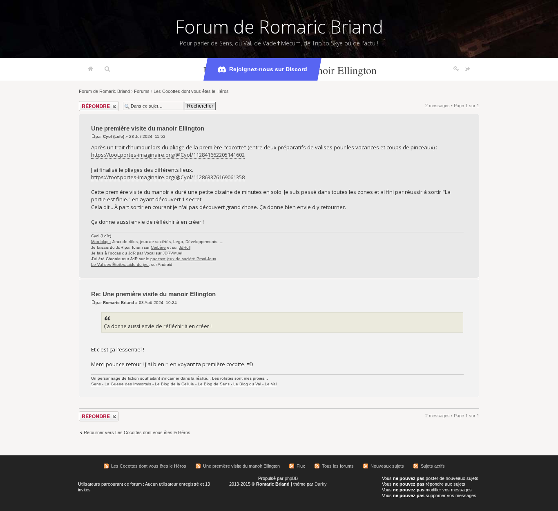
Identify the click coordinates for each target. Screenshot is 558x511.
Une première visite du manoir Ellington (147, 128)
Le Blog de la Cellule (174, 384)
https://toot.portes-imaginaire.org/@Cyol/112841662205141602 (168, 154)
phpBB (291, 478)
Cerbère (158, 247)
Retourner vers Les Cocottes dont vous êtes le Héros (137, 432)
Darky (321, 484)
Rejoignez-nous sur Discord (268, 69)
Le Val (271, 384)
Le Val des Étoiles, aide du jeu (120, 264)
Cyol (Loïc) (113, 136)
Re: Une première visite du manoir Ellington (153, 293)
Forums (142, 91)
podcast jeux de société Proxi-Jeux (183, 259)
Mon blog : (101, 241)
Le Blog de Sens (214, 384)
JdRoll (184, 247)
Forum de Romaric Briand (279, 26)
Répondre (88, 103)
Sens (96, 384)
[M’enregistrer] (456, 69)
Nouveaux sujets (387, 466)
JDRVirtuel (172, 253)
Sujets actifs (433, 466)
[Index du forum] (90, 69)
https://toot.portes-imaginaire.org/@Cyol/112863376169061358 (168, 177)
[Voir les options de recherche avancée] (107, 69)
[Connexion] (467, 69)
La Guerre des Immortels (128, 384)
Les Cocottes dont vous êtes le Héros (191, 91)
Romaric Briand (118, 302)
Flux (301, 466)
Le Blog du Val (247, 384)
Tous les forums (338, 466)
